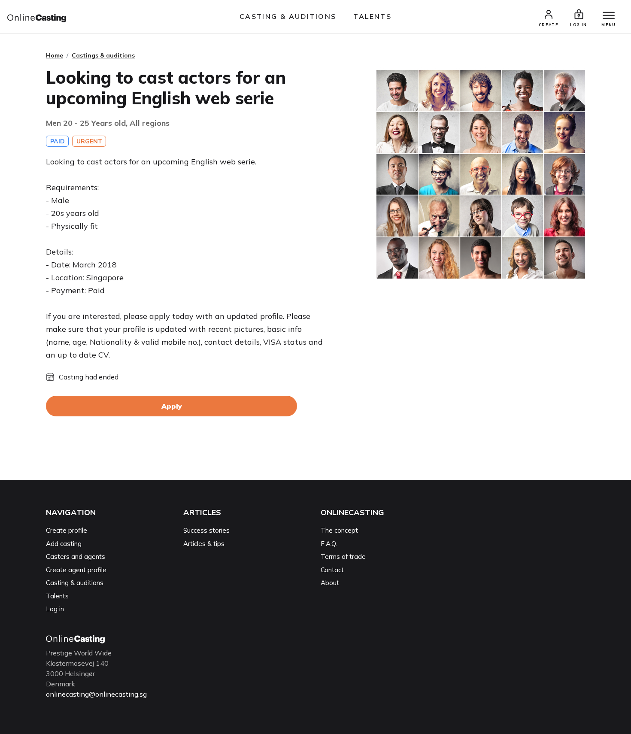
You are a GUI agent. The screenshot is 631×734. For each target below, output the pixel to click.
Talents (372, 16)
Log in (55, 609)
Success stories (206, 530)
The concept (339, 530)
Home (54, 55)
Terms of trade (343, 556)
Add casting (64, 544)
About (330, 583)
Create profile (66, 530)
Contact (332, 570)
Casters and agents (75, 556)
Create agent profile (76, 570)
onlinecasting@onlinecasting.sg (96, 694)
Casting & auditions (288, 16)
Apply (171, 406)
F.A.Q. (329, 544)
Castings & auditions (103, 55)
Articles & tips (203, 544)
